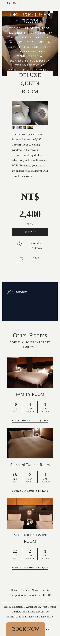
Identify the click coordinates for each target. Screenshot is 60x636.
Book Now (30, 231)
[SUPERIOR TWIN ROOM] (30, 513)
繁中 (15, 3)
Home (14, 590)
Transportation (17, 595)
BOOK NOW (25, 629)
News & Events (40, 590)
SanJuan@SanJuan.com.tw (38, 616)
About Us (34, 595)
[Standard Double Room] (30, 443)
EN (8, 3)
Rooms (25, 590)
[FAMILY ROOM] (30, 372)
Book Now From (30, 420)
